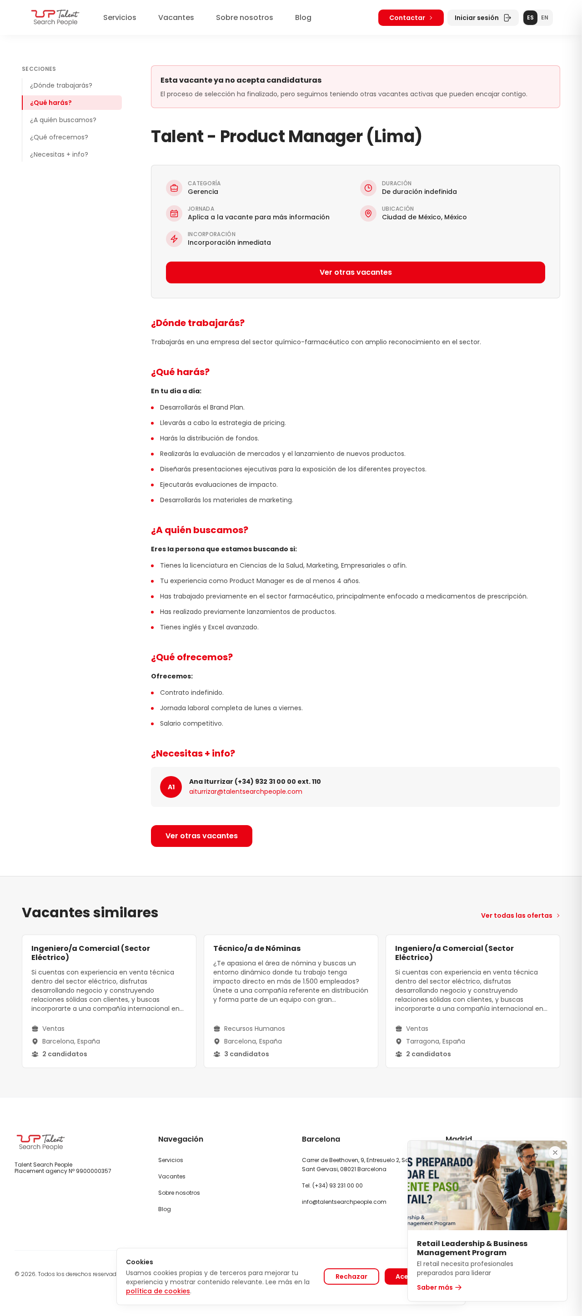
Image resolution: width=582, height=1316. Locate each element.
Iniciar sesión (477, 17)
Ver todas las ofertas (516, 915)
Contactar (407, 17)
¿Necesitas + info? (59, 154)
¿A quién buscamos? (63, 119)
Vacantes (176, 17)
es (530, 17)
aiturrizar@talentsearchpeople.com (245, 791)
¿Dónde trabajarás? (61, 85)
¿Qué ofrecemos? (59, 137)
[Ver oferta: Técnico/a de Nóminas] (291, 1001)
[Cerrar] (555, 1152)
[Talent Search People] (55, 17)
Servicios (119, 17)
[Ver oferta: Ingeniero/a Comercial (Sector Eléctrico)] (109, 1001)
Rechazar (351, 1276)
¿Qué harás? (51, 102)
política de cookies (158, 1291)
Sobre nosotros (244, 17)
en (544, 17)
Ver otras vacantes (356, 272)
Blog (303, 17)
